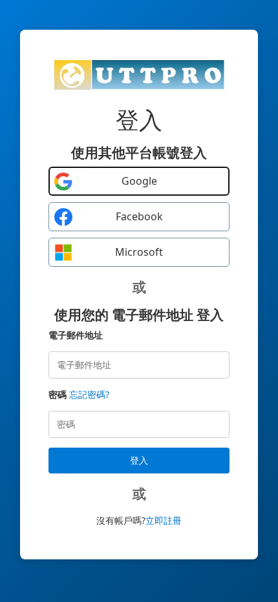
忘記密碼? (89, 394)
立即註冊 (163, 520)
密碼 (57, 394)
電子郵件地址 (75, 335)
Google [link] (139, 181)
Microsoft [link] (139, 252)
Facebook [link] (139, 216)
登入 (139, 460)
